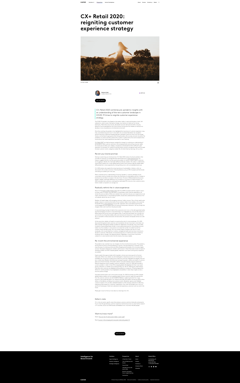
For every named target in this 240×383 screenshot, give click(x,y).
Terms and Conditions (131, 379)
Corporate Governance (154, 379)
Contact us (149, 2)
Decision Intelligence (114, 361)
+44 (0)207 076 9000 (154, 363)
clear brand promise (133, 158)
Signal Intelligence (113, 359)
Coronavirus (125, 375)
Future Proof (125, 365)
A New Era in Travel (126, 359)
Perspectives (99, 2)
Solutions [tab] (91, 2)
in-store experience (108, 203)
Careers (144, 2)
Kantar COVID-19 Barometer (109, 190)
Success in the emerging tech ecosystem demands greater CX (114, 320)
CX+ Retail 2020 (99, 142)
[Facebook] (151, 367)
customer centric (116, 276)
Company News (139, 366)
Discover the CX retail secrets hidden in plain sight (111, 317)
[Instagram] (149, 367)
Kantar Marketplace (109, 2)
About (139, 2)
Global (155, 2)
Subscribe (137, 368)
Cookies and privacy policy (143, 379)
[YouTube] (153, 367)
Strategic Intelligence (114, 363)
